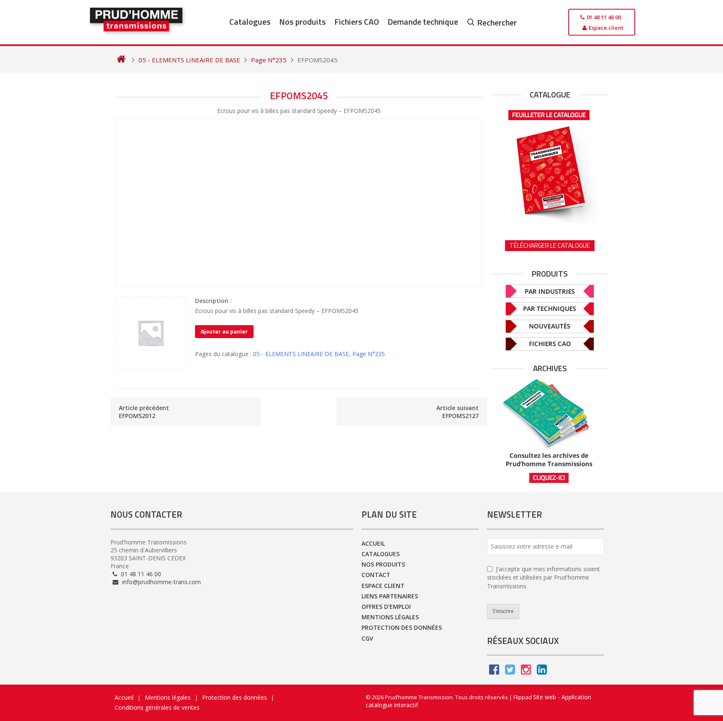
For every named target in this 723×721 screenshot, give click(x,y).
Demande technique (422, 21)
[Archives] (549, 431)
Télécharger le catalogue (550, 245)
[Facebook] (494, 671)
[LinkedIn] (542, 671)
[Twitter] (510, 671)
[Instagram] (526, 671)
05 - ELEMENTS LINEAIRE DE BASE (301, 354)
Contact (376, 575)
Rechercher (497, 22)
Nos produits (302, 21)
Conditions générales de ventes (157, 707)
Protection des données (402, 627)
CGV (367, 638)
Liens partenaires (390, 596)
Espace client (383, 586)
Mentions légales (390, 617)
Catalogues (250, 21)
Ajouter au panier (224, 331)
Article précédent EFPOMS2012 (144, 412)
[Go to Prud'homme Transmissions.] (121, 60)
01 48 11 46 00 (140, 574)
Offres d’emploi (386, 607)
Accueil (373, 543)
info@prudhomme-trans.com (160, 582)
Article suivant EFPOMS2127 (457, 412)
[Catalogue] (549, 164)
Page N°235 (368, 354)
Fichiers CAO (356, 21)
